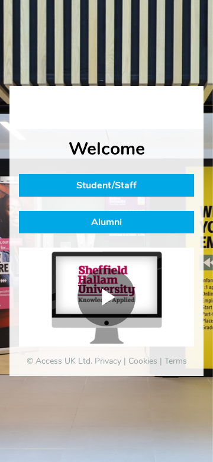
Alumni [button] (106, 222)
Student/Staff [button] (106, 185)
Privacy (108, 361)
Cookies (142, 361)
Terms (175, 361)
